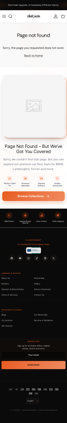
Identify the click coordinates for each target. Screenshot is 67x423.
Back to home (33, 56)
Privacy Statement (42, 289)
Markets (5, 284)
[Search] (12, 16)
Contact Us (39, 295)
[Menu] (4, 16)
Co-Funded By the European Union (33, 244)
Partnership (39, 278)
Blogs (3, 315)
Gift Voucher (7, 326)
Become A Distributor (43, 320)
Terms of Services (9, 295)
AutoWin (17, 410)
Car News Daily (40, 315)
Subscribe (34, 365)
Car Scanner (7, 320)
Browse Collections (30, 196)
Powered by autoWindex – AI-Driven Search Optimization (40, 410)
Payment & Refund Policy (12, 289)
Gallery (37, 284)
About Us (5, 278)
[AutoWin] (33, 16)
